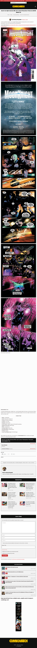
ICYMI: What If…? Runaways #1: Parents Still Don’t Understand (16, 576)
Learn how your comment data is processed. (18, 559)
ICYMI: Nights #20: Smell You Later (11, 567)
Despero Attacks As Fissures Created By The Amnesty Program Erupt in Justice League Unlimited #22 (12, 504)
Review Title (4, 545)
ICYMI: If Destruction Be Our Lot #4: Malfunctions (14, 571)
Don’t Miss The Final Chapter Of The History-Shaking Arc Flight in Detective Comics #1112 (30, 494)
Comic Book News (10, 462)
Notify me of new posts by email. (8, 553)
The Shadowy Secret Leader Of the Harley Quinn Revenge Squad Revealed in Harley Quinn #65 (12, 486)
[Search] (25, 3)
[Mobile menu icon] (35, 6)
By (19, 462)
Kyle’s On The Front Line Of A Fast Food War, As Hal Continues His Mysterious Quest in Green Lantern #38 (30, 486)
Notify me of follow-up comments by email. (10, 551)
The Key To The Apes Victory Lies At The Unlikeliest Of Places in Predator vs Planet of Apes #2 (12, 495)
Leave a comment (31, 462)
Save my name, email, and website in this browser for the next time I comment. (15, 543)
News (14, 462)
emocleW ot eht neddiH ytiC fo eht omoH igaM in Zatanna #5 (30, 503)
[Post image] (4, 485)
